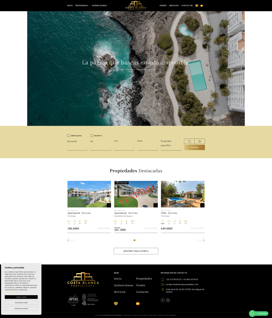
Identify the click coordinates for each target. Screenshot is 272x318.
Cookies (144, 315)
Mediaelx (172, 315)
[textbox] (77, 148)
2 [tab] (134, 240)
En (92, 141)
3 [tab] (138, 240)
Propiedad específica (166, 141)
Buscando (72, 141)
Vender (163, 5)
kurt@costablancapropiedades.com (182, 284)
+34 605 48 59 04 (190, 279)
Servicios (174, 5)
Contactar (187, 5)
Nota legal (127, 315)
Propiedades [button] (81, 5)
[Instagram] (168, 300)
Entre (140, 140)
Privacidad (136, 315)
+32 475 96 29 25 (173, 279)
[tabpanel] (136, 207)
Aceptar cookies (21, 297)
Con (116, 140)
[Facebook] (163, 300)
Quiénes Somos (99, 5)
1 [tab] (131, 240)
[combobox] (77, 148)
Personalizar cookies (21, 303)
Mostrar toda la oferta (136, 251)
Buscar (194, 147)
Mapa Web (152, 315)
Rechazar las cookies (21, 308)
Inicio (70, 5)
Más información (11, 292)
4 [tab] (141, 240)
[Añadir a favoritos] (109, 205)
